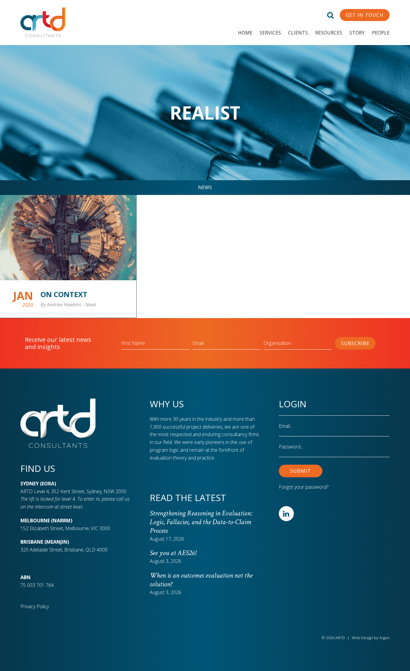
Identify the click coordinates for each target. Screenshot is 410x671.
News (205, 187)
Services (270, 33)
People (381, 33)
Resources (328, 33)
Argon (384, 637)
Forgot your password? (303, 487)
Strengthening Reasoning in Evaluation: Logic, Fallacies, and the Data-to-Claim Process (201, 522)
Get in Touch (365, 15)
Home (245, 33)
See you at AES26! (173, 552)
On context (64, 294)
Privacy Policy (34, 606)
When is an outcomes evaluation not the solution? (201, 580)
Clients (298, 33)
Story (357, 33)
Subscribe (355, 343)
